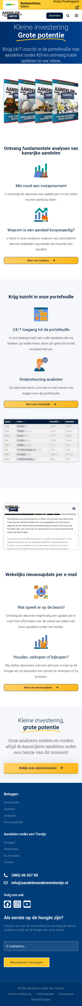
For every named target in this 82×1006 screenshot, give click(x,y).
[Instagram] (17, 904)
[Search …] (68, 15)
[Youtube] (27, 904)
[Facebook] (7, 904)
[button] (76, 15)
